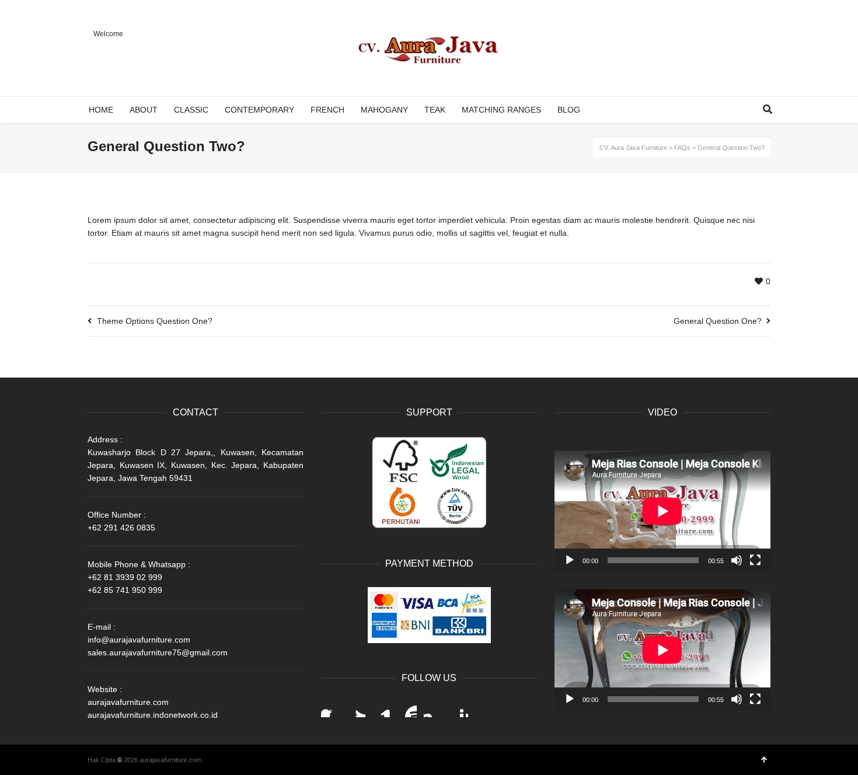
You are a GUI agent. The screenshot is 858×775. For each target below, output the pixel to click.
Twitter (356, 708)
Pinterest (458, 708)
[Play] (570, 560)
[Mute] (736, 560)
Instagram (433, 708)
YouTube (407, 708)
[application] (662, 511)
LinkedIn (381, 708)
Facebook (330, 708)
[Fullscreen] (755, 560)
